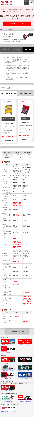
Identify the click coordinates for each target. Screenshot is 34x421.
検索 (26, 2)
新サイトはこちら (17, 24)
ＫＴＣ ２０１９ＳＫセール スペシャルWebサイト (6, 2)
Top (1, 29)
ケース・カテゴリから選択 (8, 93)
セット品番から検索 (25, 93)
